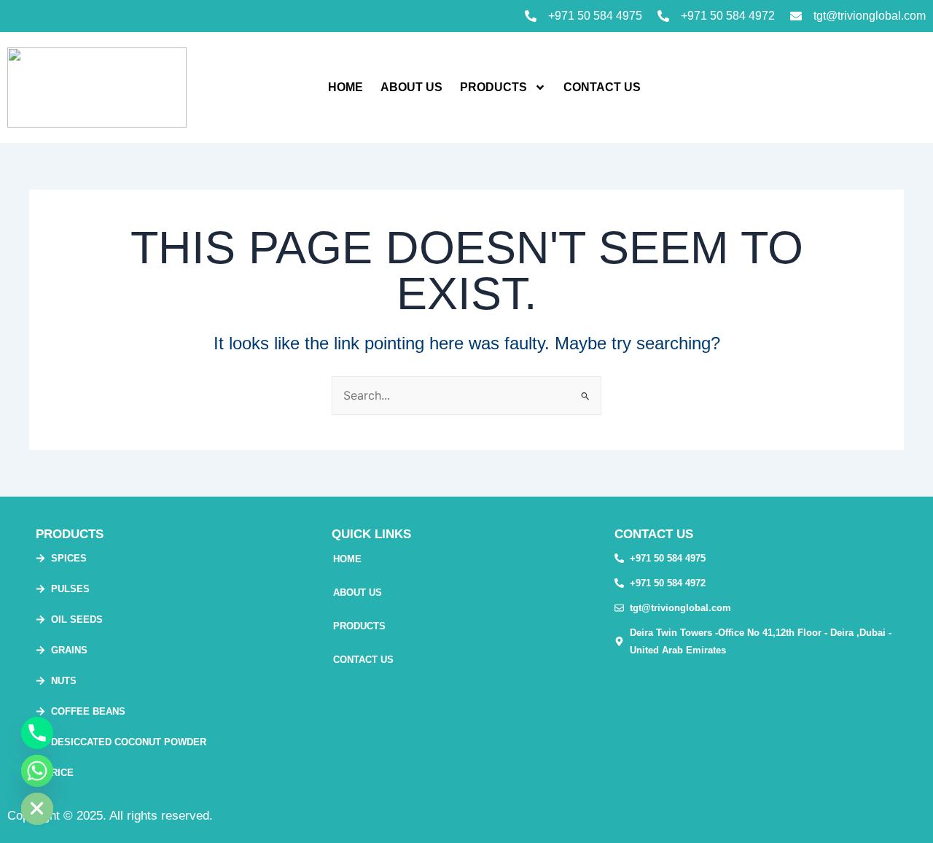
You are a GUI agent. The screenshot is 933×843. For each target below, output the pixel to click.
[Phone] (37, 733)
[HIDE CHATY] (37, 809)
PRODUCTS (493, 87)
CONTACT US (602, 87)
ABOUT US (411, 87)
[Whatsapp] (37, 771)
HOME (345, 87)
